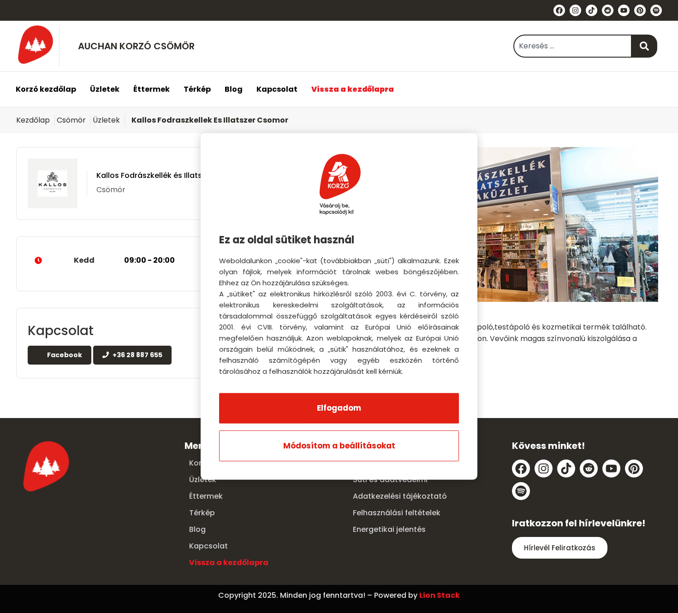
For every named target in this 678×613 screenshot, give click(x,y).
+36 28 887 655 (136, 355)
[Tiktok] (591, 10)
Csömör (71, 120)
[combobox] (572, 46)
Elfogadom (339, 407)
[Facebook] (559, 10)
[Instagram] (575, 10)
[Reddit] (607, 10)
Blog (234, 89)
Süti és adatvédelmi (390, 479)
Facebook (64, 355)
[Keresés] (644, 46)
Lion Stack (439, 595)
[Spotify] (656, 10)
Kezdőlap (33, 120)
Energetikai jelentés (389, 529)
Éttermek (151, 89)
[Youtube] (624, 10)
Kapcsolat (276, 89)
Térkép (197, 89)
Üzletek (104, 89)
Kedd (124, 260)
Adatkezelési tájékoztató (400, 496)
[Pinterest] (640, 10)
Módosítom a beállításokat (339, 445)
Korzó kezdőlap (46, 89)
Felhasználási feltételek (396, 512)
